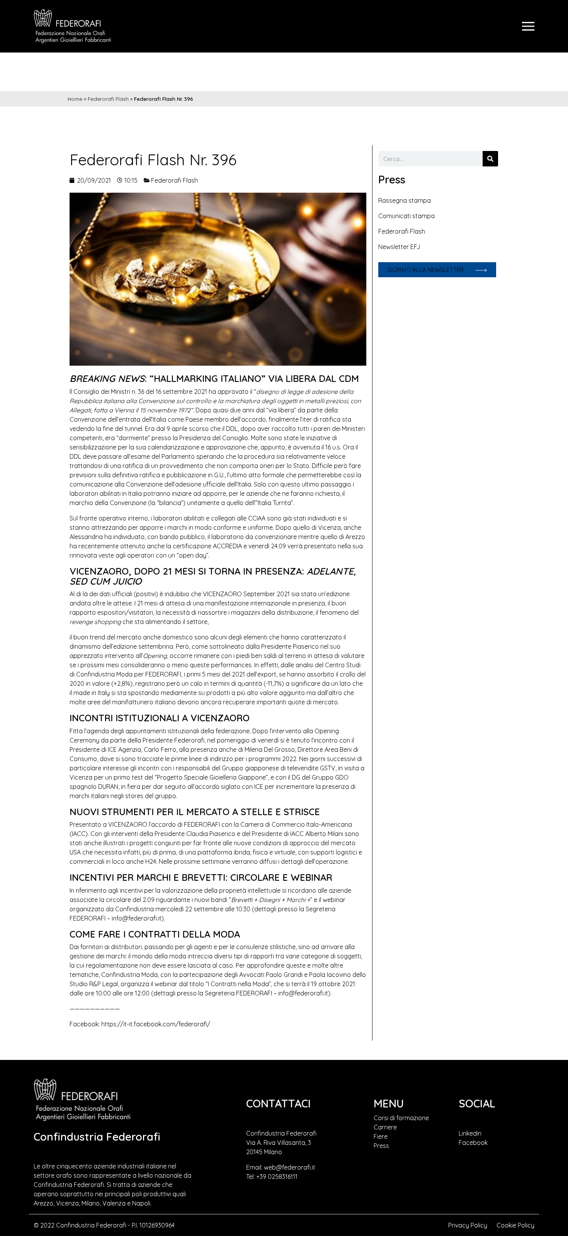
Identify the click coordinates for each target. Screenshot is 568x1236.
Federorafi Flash (108, 98)
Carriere (385, 1127)
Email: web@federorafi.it (280, 1167)
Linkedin (470, 1133)
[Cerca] (490, 158)
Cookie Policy (515, 1225)
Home (75, 98)
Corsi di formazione (401, 1118)
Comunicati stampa (406, 216)
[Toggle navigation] (528, 26)
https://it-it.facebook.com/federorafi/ (155, 1024)
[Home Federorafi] (72, 26)
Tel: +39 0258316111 (272, 1176)
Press (381, 1146)
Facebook (473, 1142)
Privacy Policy (467, 1225)
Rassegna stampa (404, 200)
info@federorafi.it (137, 918)
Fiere (381, 1136)
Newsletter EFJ (399, 247)
